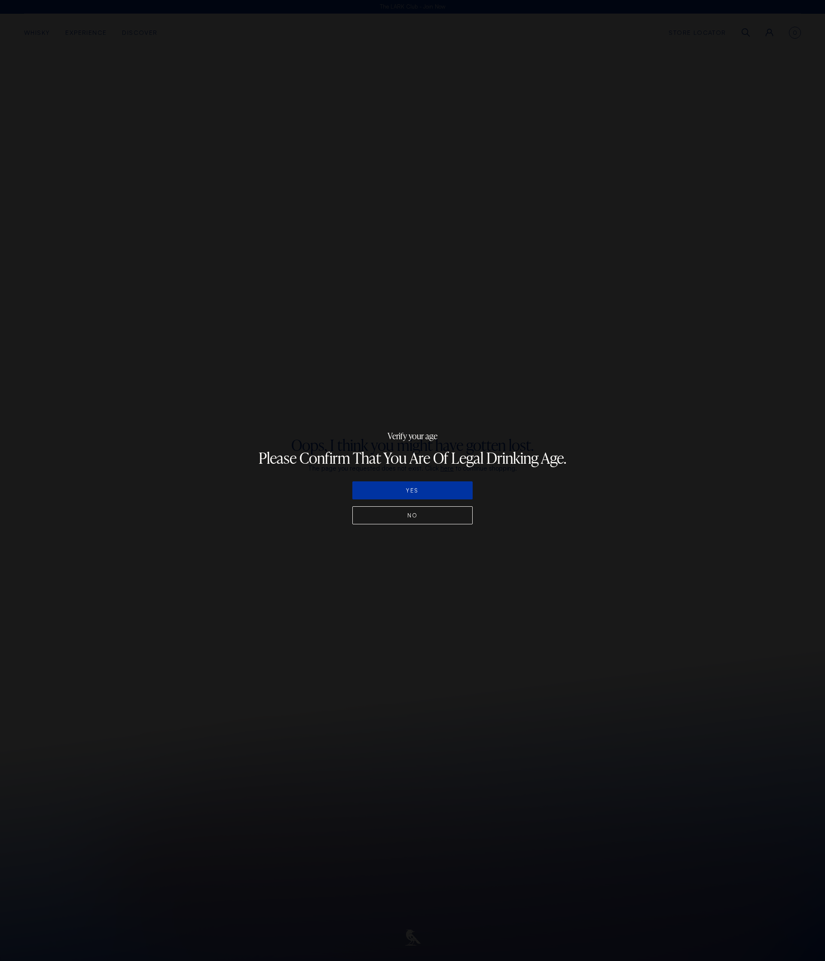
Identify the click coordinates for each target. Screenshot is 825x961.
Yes (412, 490)
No (412, 515)
